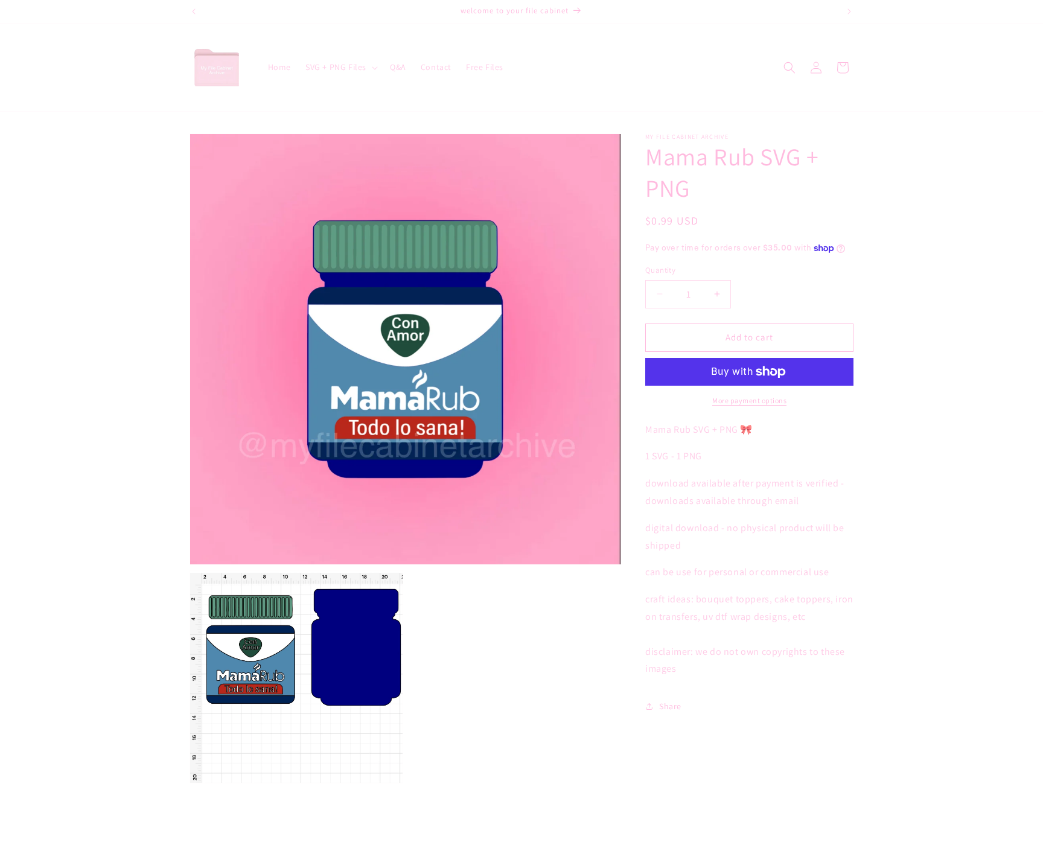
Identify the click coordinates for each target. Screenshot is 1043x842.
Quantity (660, 270)
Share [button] (670, 706)
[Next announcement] (849, 11)
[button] (340, 67)
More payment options (749, 400)
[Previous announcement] (193, 11)
